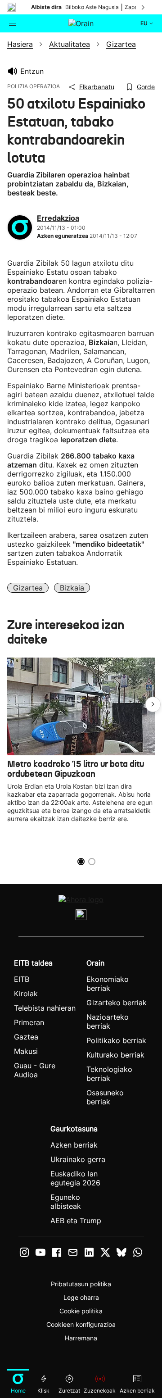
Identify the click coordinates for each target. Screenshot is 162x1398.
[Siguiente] (143, 7)
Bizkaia (72, 587)
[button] (153, 704)
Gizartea (28, 587)
